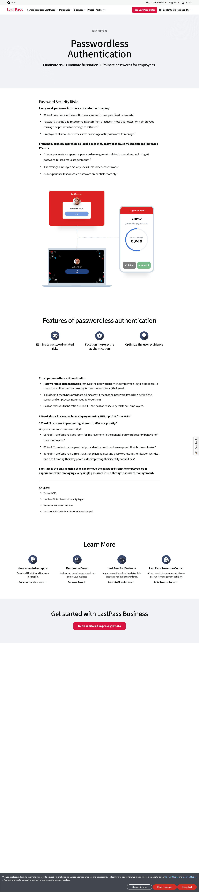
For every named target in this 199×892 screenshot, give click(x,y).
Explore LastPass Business (120, 582)
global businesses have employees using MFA (77, 417)
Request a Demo (75, 582)
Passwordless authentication (62, 384)
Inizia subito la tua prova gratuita (99, 626)
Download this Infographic (31, 582)
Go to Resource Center (164, 582)
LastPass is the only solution (57, 469)
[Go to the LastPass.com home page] (15, 10)
